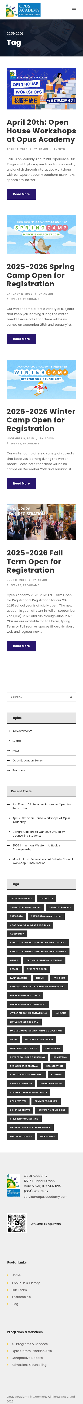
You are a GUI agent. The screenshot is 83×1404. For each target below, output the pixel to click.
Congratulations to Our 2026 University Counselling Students (39, 834)
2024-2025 (46, 898)
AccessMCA (17, 933)
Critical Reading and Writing (44, 960)
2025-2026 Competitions (46, 916)
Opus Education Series (28, 760)
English (40, 977)
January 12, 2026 (20, 294)
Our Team (17, 1290)
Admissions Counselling (27, 1365)
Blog (12, 1304)
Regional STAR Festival (24, 1066)
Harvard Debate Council (25, 995)
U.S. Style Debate (20, 1109)
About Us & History (23, 1283)
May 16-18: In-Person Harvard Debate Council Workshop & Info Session (43, 861)
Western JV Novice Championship (30, 1127)
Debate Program (37, 969)
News (16, 751)
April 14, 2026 (17, 149)
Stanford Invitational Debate (28, 1092)
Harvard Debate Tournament (28, 1004)
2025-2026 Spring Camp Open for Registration (41, 275)
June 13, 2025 (17, 580)
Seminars (56, 1074)
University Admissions (51, 1109)
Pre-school (52, 1048)
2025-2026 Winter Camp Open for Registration (41, 420)
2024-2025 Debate (60, 907)
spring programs (51, 1083)
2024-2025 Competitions (25, 907)
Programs (31, 299)
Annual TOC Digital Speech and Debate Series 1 (38, 942)
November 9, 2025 (20, 438)
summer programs (46, 1101)
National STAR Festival (39, 1039)
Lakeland (60, 1013)
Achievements (22, 731)
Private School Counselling (27, 1057)
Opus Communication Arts (29, 1351)
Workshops (47, 1136)
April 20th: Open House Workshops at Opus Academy (41, 130)
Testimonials (19, 1297)
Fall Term (59, 977)
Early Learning (19, 977)
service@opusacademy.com (45, 1197)
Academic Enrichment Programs (30, 925)
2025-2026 (16, 916)
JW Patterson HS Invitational (28, 1013)
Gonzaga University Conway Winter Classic (37, 986)
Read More (21, 194)
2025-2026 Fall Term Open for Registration (35, 561)
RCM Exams (60, 1057)
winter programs (21, 1136)
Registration (54, 1066)
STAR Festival (18, 1101)
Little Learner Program (24, 1021)
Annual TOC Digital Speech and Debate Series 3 (38, 951)
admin (43, 149)
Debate (14, 969)
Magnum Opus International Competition (36, 1030)
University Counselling (24, 1118)
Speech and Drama (21, 1083)
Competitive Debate (25, 1358)
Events (59, 149)
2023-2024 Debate (21, 898)
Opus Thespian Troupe (23, 1048)
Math (13, 1039)
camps (14, 960)
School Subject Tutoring (26, 1074)
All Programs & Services (27, 1344)
